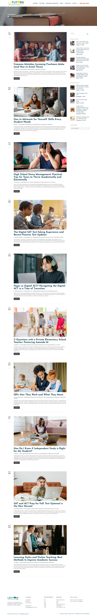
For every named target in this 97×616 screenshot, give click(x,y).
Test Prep (53, 182)
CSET (45, 607)
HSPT (45, 604)
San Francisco (28, 602)
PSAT (48, 182)
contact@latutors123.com (31, 607)
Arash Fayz (17, 69)
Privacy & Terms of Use (69, 613)
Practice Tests (49, 237)
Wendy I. (16, 453)
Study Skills (43, 69)
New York (27, 601)
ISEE (46, 344)
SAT (50, 182)
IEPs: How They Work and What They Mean (38, 395)
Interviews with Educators (40, 344)
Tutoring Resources (60, 599)
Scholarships (59, 605)
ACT (28, 182)
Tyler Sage (17, 182)
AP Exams (31, 182)
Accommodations (23, 69)
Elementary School (29, 124)
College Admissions (31, 69)
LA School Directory (60, 604)
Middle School (45, 124)
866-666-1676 (28, 605)
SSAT (45, 605)
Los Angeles (28, 599)
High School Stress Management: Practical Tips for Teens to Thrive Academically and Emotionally (38, 177)
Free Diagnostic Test (60, 607)
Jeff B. (16, 124)
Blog (57, 602)
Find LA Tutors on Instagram (76, 601)
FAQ (57, 601)
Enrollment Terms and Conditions (82, 613)
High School (38, 69)
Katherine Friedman (19, 237)
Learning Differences (37, 124)
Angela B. (17, 344)
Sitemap (61, 613)
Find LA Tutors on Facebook (76, 599)
